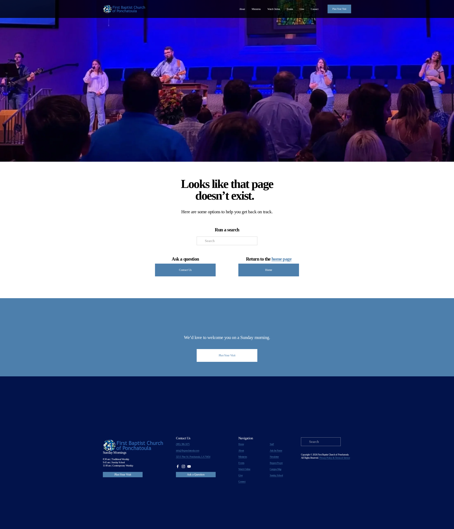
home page (282, 259)
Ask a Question (195, 474)
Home (268, 270)
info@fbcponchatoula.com (187, 450)
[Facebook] (177, 466)
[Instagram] (183, 466)
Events (290, 9)
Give (302, 9)
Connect (314, 9)
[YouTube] (189, 466)
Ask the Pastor (276, 450)
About (242, 9)
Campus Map (275, 469)
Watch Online (273, 9)
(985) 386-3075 (183, 444)
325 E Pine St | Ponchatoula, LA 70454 (193, 456)
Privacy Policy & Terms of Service (334, 457)
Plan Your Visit (339, 9)
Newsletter (274, 456)
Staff (272, 444)
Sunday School (276, 475)
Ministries (242, 456)
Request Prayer (276, 463)
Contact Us (185, 270)
